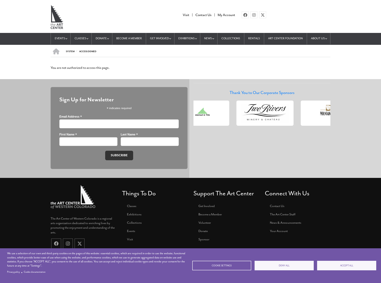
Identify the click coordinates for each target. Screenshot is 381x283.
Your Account (279, 231)
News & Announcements (285, 223)
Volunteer (204, 223)
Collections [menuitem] (230, 38)
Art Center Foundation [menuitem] (285, 38)
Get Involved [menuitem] (159, 38)
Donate (203, 231)
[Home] (57, 16)
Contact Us (277, 206)
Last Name (129, 134)
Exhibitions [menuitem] (186, 38)
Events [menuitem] (60, 38)
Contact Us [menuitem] (203, 15)
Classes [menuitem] (80, 38)
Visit (130, 239)
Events (131, 231)
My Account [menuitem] (226, 15)
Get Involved (206, 206)
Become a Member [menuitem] (129, 38)
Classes (131, 206)
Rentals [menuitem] (254, 38)
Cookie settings (222, 265)
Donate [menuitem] (101, 38)
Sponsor (203, 239)
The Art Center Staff (282, 214)
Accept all (346, 265)
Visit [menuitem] (186, 15)
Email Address (70, 117)
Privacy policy (13, 272)
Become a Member (210, 214)
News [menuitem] (208, 38)
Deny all (284, 265)
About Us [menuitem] (318, 38)
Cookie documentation (34, 272)
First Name (68, 134)
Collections (134, 223)
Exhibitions (134, 214)
